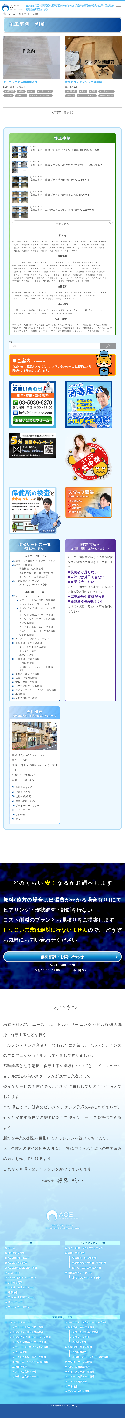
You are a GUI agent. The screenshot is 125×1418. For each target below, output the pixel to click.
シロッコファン (38, 265)
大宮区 (17, 251)
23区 (5, 87)
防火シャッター (21, 265)
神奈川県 (85, 244)
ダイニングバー (21, 299)
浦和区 (28, 241)
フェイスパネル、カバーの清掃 (36, 627)
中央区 (35, 244)
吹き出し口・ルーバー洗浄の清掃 (37, 631)
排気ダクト (41, 278)
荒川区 (17, 244)
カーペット (97, 268)
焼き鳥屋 (18, 292)
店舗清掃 (76, 262)
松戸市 (94, 248)
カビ (70, 310)
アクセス (20, 819)
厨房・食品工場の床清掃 (32, 647)
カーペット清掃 (41, 271)
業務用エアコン (90, 262)
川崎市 (43, 248)
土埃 (51, 313)
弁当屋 (37, 292)
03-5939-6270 (64, 965)
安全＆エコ (14, 1272)
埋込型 (87, 265)
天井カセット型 (21, 268)
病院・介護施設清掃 (26, 677)
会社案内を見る (24, 787)
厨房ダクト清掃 (27, 651)
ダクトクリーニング (41, 275)
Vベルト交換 (59, 281)
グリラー (18, 275)
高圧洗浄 (29, 325)
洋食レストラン (92, 292)
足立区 (94, 241)
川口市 (45, 251)
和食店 (60, 292)
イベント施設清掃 (77, 1381)
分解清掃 (88, 325)
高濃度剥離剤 (107, 95)
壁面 (101, 275)
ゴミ (48, 310)
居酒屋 (69, 292)
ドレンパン (75, 265)
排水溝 (30, 278)
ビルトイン (36, 268)
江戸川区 (46, 244)
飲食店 (47, 281)
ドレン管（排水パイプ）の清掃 (36, 615)
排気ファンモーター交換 (78, 281)
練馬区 (56, 244)
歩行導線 (68, 313)
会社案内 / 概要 (16, 1253)
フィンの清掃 (26, 623)
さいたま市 (82, 248)
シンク (17, 262)
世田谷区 (18, 241)
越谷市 (56, 241)
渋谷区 (103, 248)
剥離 (22, 91)
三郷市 (66, 244)
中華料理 (18, 295)
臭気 (55, 310)
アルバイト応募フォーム (21, 1297)
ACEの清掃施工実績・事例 (22, 1267)
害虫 (40, 310)
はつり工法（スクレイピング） (38, 328)
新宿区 (35, 251)
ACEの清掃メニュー (19, 1258)
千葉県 (71, 248)
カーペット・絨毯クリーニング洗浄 (87, 1322)
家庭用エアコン (73, 268)
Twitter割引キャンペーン (22, 1277)
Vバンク (47, 268)
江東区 (13, 87)
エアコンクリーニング (44, 262)
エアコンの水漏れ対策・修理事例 (37, 600)
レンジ (86, 268)
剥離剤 (9, 95)
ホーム (11, 1248)
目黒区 (33, 248)
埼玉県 (62, 248)
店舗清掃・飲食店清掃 (27, 659)
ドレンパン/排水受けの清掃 (34, 604)
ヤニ (93, 310)
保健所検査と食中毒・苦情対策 (36, 572)
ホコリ (78, 310)
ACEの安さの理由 (17, 1262)
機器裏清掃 (90, 275)
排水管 (17, 281)
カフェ (41, 299)
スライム (102, 310)
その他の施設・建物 (26, 697)
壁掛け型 (18, 271)
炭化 (29, 313)
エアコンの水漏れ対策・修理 (28, 1327)
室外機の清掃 (26, 635)
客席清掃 (67, 275)
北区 (25, 248)
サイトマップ (23, 810)
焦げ (37, 313)
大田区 (75, 244)
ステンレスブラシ (87, 95)
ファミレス (92, 295)
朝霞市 (26, 244)
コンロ (28, 271)
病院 (32, 91)
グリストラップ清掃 (32, 281)
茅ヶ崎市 (55, 251)
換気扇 (102, 271)
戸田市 (66, 251)
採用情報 (20, 814)
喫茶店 (51, 299)
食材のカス (19, 313)
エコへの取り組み (25, 801)
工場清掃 (20, 693)
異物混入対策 (26, 655)
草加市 (75, 251)
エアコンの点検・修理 (24, 1371)
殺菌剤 (59, 328)
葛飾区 (95, 244)
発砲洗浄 (18, 328)
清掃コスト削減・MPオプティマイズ (35, 560)
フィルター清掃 (83, 278)
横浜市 (17, 248)
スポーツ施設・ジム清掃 (28, 685)
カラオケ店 (49, 292)
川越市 (85, 241)
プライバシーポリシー (28, 805)
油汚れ (32, 310)
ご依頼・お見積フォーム (21, 1287)
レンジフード (63, 262)
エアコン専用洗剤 (72, 328)
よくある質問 (15, 1282)
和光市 (104, 241)
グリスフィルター (101, 278)
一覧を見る (62, 223)
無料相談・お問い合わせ (62, 956)
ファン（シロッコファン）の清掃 (37, 619)
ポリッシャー (80, 331)
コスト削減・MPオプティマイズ (85, 1248)
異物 (59, 313)
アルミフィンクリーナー (70, 325)
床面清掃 (10, 91)
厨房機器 (80, 271)
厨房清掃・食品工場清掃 (28, 643)
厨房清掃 (78, 275)
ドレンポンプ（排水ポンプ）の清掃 (37, 609)
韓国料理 (36, 295)
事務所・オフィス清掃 (27, 673)
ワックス (22, 95)
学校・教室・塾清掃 (26, 681)
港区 (104, 244)
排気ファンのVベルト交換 (33, 584)
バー (33, 299)
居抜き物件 (19, 278)
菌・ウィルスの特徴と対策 (33, 576)
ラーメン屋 (69, 299)
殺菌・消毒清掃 (23, 564)
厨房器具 (97, 265)
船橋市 (26, 251)
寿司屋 (54, 295)
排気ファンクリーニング (62, 271)
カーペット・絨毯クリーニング (32, 639)
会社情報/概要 (23, 796)
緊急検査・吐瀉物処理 (31, 568)
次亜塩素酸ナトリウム (99, 331)
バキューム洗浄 (106, 328)
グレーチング (67, 278)
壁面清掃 (53, 278)
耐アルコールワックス (41, 95)
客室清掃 (27, 262)
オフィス (58, 268)
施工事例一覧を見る (63, 112)
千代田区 (74, 241)
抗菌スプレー (90, 328)
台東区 (47, 241)
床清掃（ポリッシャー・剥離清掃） (36, 668)
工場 (46, 295)
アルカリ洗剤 (101, 325)
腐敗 (63, 310)
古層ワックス (45, 91)
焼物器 (56, 275)
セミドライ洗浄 (21, 331)
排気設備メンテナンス (27, 580)
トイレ (64, 265)
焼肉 (59, 299)
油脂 (44, 313)
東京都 (22, 87)
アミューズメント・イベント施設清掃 (35, 689)
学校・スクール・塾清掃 (81, 1371)
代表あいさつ (23, 791)
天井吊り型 (53, 265)
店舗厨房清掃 (26, 663)
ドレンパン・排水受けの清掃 (28, 1332)
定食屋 (79, 292)
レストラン (79, 295)
